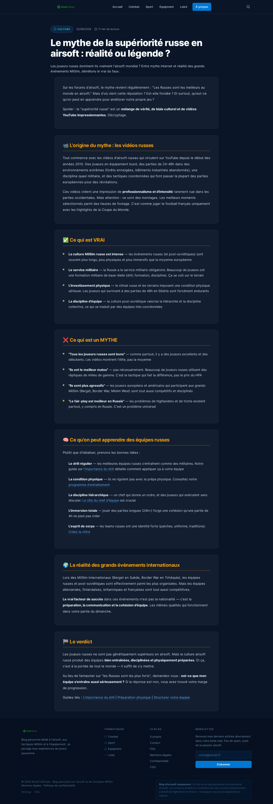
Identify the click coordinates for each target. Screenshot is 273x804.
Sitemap (26, 791)
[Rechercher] (248, 6)
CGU (153, 767)
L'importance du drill (99, 697)
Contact (155, 742)
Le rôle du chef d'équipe (100, 500)
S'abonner (223, 764)
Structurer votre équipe (172, 697)
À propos (202, 6)
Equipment (166, 6)
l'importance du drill (99, 469)
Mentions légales (160, 755)
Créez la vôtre (79, 532)
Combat (134, 6)
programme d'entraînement (89, 485)
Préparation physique (134, 697)
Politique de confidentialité (59, 785)
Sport (149, 6)
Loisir (183, 6)
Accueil (117, 6)
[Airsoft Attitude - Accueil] (58, 731)
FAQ (152, 748)
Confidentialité (159, 761)
